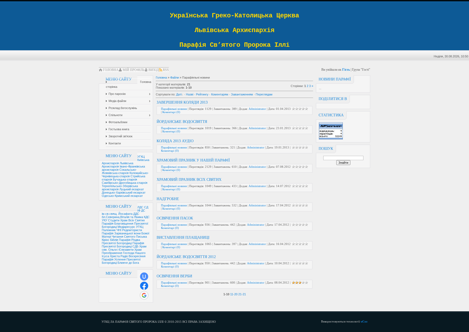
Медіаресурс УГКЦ (130, 226)
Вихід (153, 70)
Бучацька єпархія (125, 179)
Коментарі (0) (171, 112)
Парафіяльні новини (174, 108)
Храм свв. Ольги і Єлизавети (124, 248)
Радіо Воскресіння (133, 256)
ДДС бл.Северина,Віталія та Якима (123, 215)
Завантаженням (242, 94)
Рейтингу (202, 94)
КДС (147, 217)
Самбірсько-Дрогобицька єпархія (124, 182)
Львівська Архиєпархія (117, 165)
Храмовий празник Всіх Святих (189, 180)
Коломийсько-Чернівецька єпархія (125, 174)
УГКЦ (141, 156)
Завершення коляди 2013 (182, 102)
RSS (166, 70)
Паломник (109, 230)
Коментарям (219, 94)
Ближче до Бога (128, 262)
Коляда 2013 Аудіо (175, 141)
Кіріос (105, 239)
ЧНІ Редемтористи (129, 230)
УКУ (104, 220)
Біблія (114, 239)
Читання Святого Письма (129, 236)
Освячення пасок (175, 218)
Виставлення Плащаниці (183, 237)
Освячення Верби (174, 276)
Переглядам (264, 94)
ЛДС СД (142, 207)
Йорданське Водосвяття (182, 122)
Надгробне (168, 199)
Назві (189, 94)
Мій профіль (133, 70)
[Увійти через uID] (144, 276)
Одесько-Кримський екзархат (122, 195)
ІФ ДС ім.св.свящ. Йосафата (123, 212)
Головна (111, 70)
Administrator (257, 108)
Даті (179, 94)
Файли (174, 77)
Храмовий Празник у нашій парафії (193, 160)
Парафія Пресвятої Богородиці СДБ (123, 244)
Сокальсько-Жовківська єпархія (119, 171)
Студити (113, 220)
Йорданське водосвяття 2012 (186, 257)
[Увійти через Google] (144, 295)
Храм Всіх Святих (132, 220)
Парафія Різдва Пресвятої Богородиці (121, 241)
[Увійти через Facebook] (144, 286)
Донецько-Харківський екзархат (123, 192)
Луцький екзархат (131, 189)
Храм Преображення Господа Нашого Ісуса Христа (123, 253)
